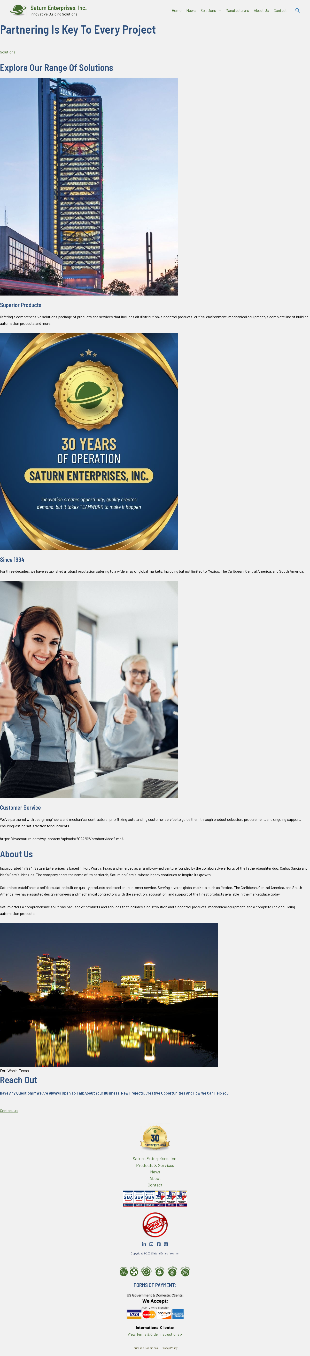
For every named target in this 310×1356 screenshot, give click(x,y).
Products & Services (155, 1165)
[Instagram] (166, 1244)
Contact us (9, 1110)
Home (176, 10)
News (191, 10)
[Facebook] (158, 1244)
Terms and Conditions (145, 1347)
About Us (261, 10)
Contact (280, 10)
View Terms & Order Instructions (155, 1334)
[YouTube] (151, 1244)
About (155, 1178)
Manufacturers (237, 10)
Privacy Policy (169, 1347)
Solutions (208, 10)
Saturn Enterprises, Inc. (59, 7)
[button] (218, 10)
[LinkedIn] (144, 1244)
